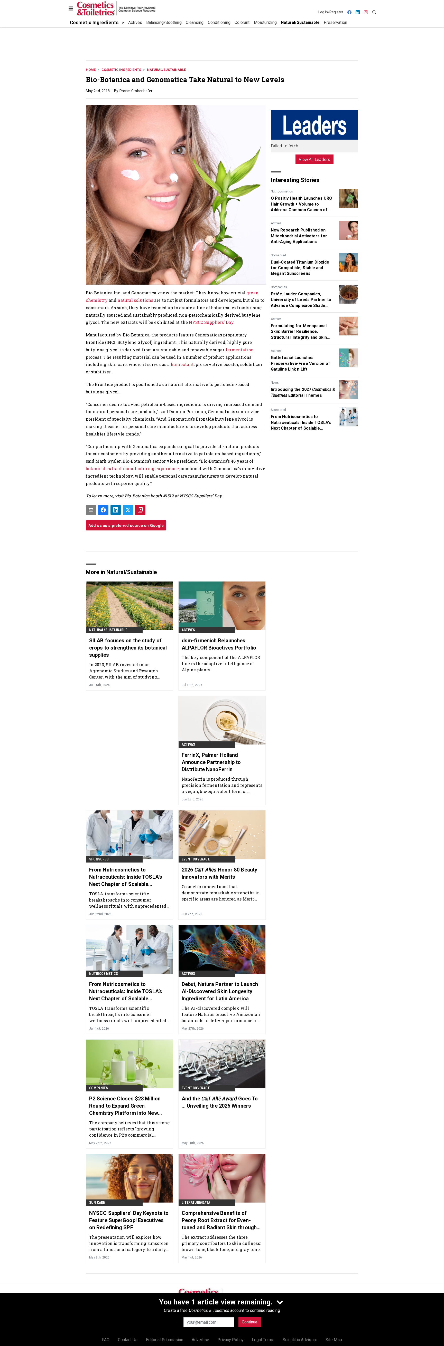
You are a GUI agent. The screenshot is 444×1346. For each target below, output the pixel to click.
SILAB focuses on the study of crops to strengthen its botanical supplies (128, 647)
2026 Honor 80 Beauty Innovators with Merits (219, 873)
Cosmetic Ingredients (121, 70)
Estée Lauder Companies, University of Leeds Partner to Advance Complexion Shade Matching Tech (301, 300)
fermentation (240, 349)
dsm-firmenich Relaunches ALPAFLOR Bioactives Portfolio (219, 644)
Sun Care (97, 1202)
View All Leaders (314, 159)
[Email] (91, 510)
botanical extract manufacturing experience (132, 468)
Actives (276, 223)
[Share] (103, 510)
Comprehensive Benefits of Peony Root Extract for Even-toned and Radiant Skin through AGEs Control (219, 1220)
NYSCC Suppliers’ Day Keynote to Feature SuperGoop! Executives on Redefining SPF (129, 1220)
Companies (279, 287)
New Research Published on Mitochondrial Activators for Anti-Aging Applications (299, 236)
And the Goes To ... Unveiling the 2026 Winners (220, 1102)
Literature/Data (196, 1202)
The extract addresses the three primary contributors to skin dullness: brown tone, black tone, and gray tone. (221, 1243)
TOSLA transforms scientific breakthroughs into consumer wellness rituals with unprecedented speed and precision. (127, 900)
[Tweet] (128, 510)
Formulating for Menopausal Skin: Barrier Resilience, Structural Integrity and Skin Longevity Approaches (299, 331)
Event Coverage (196, 859)
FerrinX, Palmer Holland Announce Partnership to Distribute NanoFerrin (211, 762)
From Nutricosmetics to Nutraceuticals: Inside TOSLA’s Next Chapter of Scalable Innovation (301, 422)
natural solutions (135, 300)
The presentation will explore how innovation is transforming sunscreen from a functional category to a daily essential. (129, 1243)
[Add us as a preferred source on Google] (140, 510)
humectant (182, 364)
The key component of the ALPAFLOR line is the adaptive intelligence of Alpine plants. (221, 663)
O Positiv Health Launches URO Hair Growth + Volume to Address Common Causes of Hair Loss (301, 204)
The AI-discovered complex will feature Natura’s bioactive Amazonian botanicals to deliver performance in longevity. (221, 1014)
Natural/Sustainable (166, 70)
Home (91, 70)
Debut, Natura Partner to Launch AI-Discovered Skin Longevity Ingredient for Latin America (220, 991)
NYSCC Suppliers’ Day (211, 322)
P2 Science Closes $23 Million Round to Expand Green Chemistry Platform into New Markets (125, 1106)
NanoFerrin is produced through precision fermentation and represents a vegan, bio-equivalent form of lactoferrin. (222, 785)
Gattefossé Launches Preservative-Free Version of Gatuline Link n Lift (300, 363)
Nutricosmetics (282, 191)
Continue (249, 1322)
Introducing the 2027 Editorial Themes (303, 392)
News (275, 382)
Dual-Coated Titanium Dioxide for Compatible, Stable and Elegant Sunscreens (300, 268)
